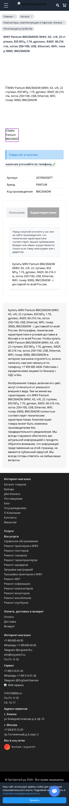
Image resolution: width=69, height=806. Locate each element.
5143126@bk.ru (13, 693)
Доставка (10, 621)
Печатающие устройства (17, 28)
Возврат (9, 626)
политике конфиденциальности (21, 793)
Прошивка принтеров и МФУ (23, 574)
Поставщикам (13, 498)
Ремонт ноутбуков (16, 602)
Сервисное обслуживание (21, 541)
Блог (7, 503)
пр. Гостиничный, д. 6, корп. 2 (21, 734)
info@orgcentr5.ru (14, 655)
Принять (34, 800)
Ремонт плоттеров (16, 550)
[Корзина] (64, 5)
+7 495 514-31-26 (13, 671)
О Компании (12, 513)
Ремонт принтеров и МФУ (21, 546)
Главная (8, 16)
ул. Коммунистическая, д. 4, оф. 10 (24, 719)
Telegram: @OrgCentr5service (21, 680)
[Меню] (6, 5)
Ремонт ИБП (12, 579)
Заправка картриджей (18, 569)
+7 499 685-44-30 (13, 640)
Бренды (9, 489)
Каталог (25, 16)
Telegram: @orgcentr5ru (18, 650)
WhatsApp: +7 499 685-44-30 (20, 645)
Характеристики (43, 212)
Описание (17, 212)
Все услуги (11, 536)
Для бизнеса (12, 494)
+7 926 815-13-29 (13, 730)
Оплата (9, 617)
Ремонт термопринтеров (20, 560)
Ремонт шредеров (16, 565)
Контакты (10, 517)
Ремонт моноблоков (17, 598)
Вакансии (10, 522)
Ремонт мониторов (16, 593)
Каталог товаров (15, 484)
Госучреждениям (15, 508)
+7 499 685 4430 (32, 367)
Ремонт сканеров (15, 555)
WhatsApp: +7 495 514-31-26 (20, 675)
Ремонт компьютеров (18, 588)
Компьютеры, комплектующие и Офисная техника (32, 22)
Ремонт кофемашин (17, 584)
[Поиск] (57, 5)
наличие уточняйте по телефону (29, 164)
